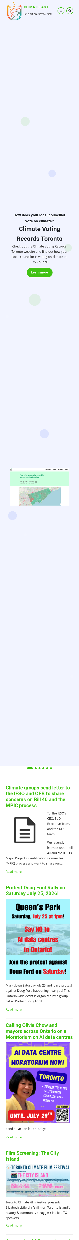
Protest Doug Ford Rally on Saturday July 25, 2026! (35, 890)
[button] (30, 768)
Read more (14, 872)
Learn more (39, 272)
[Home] (14, 10)
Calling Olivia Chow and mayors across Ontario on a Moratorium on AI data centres (39, 1031)
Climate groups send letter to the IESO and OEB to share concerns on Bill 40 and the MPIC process (38, 796)
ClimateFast (36, 7)
